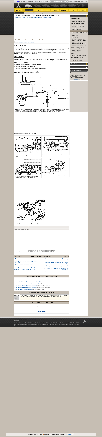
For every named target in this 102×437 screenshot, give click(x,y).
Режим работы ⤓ (31, 42)
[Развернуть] (87, 64)
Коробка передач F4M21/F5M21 (79, 40)
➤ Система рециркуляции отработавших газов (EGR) (32, 285)
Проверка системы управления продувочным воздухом (26, 261)
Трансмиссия (74, 37)
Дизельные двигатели (18, 325)
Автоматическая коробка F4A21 (79, 43)
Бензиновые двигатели (77, 23)
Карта (43, 1)
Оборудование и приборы (77, 58)
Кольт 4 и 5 (29, 13)
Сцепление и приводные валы (78, 39)
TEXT (17, 295)
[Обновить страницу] (19, 39)
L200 (55, 10)
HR (64, 319)
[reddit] (54, 251)
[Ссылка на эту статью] (36, 39)
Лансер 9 (52, 322)
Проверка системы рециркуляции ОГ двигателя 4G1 (56, 259)
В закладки (31, 1)
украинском (40, 226)
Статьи (25, 1)
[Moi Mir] (37, 251)
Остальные (81, 10)
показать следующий (78, 79)
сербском (44, 226)
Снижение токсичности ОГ (77, 31)
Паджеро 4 (37, 324)
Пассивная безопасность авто (37, 325)
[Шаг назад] (15, 39)
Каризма (45, 324)
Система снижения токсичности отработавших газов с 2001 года (56, 272)
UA (61, 319)
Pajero (73, 10)
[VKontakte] (29, 251)
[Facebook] (31, 251)
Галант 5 (59, 322)
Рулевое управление (76, 50)
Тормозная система (76, 51)
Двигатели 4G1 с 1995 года (78, 26)
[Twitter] (33, 251)
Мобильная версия (32, 319)
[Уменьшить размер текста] (22, 39)
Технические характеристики (78, 21)
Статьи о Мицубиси (41, 319)
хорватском (48, 226)
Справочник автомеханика (74, 324)
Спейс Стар (54, 324)
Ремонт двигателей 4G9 (77, 28)
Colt (29, 10)
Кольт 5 (19, 13)
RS (63, 319)
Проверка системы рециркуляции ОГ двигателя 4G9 (56, 263)
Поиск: (47, 1)
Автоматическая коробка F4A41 (79, 45)
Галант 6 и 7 (68, 322)
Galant (46, 10)
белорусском (35, 226)
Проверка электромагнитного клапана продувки (27, 258)
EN (57, 319)
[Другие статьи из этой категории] (32, 39)
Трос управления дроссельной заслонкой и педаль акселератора (56, 269)
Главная (18, 10)
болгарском (30, 226)
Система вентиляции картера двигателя (25, 269)
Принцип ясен (70, 434)
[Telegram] (39, 251)
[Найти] (67, 1)
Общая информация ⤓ (23, 42)
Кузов (72, 53)
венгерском (65, 226)
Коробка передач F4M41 (77, 42)
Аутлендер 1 (18, 324)
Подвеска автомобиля (77, 48)
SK (69, 319)
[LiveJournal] (46, 251)
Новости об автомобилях (63, 324)
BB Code (17, 298)
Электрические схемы (77, 60)
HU (70, 319)
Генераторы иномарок (27, 325)
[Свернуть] (87, 16)
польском (56, 226)
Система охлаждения (76, 29)
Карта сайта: (53, 319)
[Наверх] (84, 321)
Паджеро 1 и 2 (28, 324)
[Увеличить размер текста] (25, 39)
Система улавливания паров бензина (24, 264)
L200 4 (76, 322)
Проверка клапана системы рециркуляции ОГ (57, 265)
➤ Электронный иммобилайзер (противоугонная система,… (34, 283)
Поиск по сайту (75, 319)
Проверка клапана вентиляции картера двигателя (27, 267)
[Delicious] (50, 251)
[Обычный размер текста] (29, 39)
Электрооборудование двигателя (79, 32)
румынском (53, 226)
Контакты (38, 1)
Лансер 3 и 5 (43, 322)
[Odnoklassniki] (35, 251)
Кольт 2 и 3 (39, 13)
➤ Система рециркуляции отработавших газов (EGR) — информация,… (36, 281)
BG (58, 319)
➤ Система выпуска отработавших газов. (29, 289)
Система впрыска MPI (77, 34)
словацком (60, 226)
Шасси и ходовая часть (77, 47)
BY (60, 319)
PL (67, 319)
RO (66, 319)
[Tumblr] (48, 251)
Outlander (64, 10)
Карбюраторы (75, 35)
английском (26, 226)
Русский (20, 1)
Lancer (37, 10)
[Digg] (52, 251)
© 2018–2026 (20, 319)
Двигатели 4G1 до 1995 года (78, 25)
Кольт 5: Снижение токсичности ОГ (41, 256)
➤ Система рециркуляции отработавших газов (31, 278)
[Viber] (42, 251)
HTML (16, 297)
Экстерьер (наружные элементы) (79, 55)
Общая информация (76, 18)
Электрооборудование (77, 57)
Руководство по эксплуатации (78, 20)
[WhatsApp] (44, 251)
